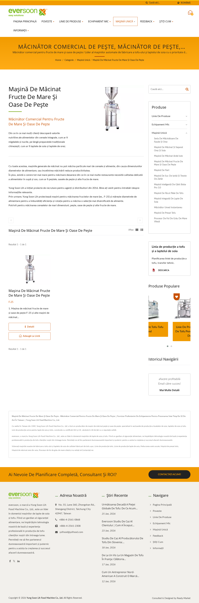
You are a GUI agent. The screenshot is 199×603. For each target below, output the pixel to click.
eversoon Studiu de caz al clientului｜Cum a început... (118, 523)
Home (58, 60)
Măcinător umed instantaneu (168, 207)
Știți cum (165, 21)
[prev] (11, 220)
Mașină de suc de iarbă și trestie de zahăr (170, 177)
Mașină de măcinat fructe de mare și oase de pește (118, 60)
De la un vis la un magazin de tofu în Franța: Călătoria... (122, 557)
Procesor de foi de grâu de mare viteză (170, 220)
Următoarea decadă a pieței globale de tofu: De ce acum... (120, 506)
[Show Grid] (137, 230)
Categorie (69, 60)
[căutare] (146, 2)
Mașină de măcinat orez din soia (25, 450)
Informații (20, 30)
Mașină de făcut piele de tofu (168, 193)
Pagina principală (25, 21)
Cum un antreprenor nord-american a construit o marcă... (120, 574)
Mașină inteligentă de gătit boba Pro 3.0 (170, 186)
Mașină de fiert (161, 170)
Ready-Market (183, 598)
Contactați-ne (87, 450)
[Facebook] (10, 561)
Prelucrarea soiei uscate (150, 446)
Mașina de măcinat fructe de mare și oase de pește (29, 293)
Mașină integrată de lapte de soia (168, 200)
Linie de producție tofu (104, 446)
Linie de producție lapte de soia (127, 446)
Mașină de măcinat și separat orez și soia (168, 149)
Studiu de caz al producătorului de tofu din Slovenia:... (122, 540)
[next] (140, 220)
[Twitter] (14, 561)
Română (185, 3)
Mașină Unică (125, 21)
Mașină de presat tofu (165, 213)
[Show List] (142, 230)
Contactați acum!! (169, 474)
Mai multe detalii (169, 390)
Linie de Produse (70, 21)
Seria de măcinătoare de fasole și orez (166, 140)
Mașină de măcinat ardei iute (168, 156)
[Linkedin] (18, 561)
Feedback (146, 21)
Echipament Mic (98, 21)
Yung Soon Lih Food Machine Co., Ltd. (45, 598)
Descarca (163, 270)
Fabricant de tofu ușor (85, 446)
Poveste (47, 21)
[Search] (187, 89)
